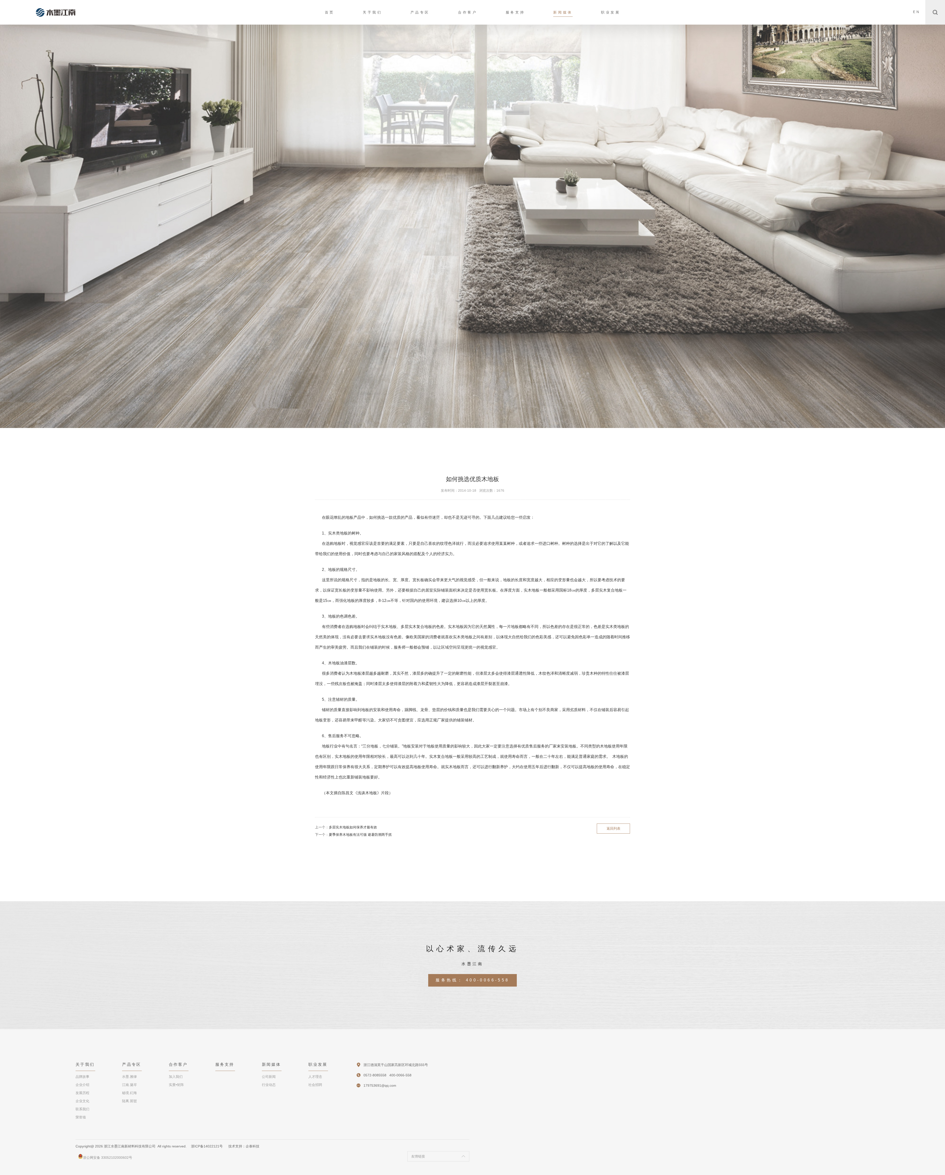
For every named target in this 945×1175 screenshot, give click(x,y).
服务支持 (515, 12)
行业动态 (269, 1085)
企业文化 (82, 1101)
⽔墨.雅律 (129, 1077)
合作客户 (467, 12)
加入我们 (176, 1077)
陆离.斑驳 (129, 1101)
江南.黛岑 (129, 1085)
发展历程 (82, 1093)
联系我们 (82, 1109)
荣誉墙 (81, 1117)
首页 (329, 12)
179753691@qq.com (379, 1085)
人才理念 (315, 1077)
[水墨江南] (55, 12)
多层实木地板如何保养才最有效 (353, 827)
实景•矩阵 (176, 1085)
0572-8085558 (374, 1075)
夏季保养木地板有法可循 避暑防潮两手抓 (360, 835)
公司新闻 (269, 1077)
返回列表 (613, 828)
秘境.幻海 (129, 1093)
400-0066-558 (487, 980)
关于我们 (372, 12)
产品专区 (420, 12)
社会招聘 (315, 1085)
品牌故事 (82, 1077)
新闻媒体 (562, 12)
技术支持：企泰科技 (243, 1146)
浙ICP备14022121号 (207, 1146)
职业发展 (610, 12)
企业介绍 (82, 1085)
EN (916, 12)
